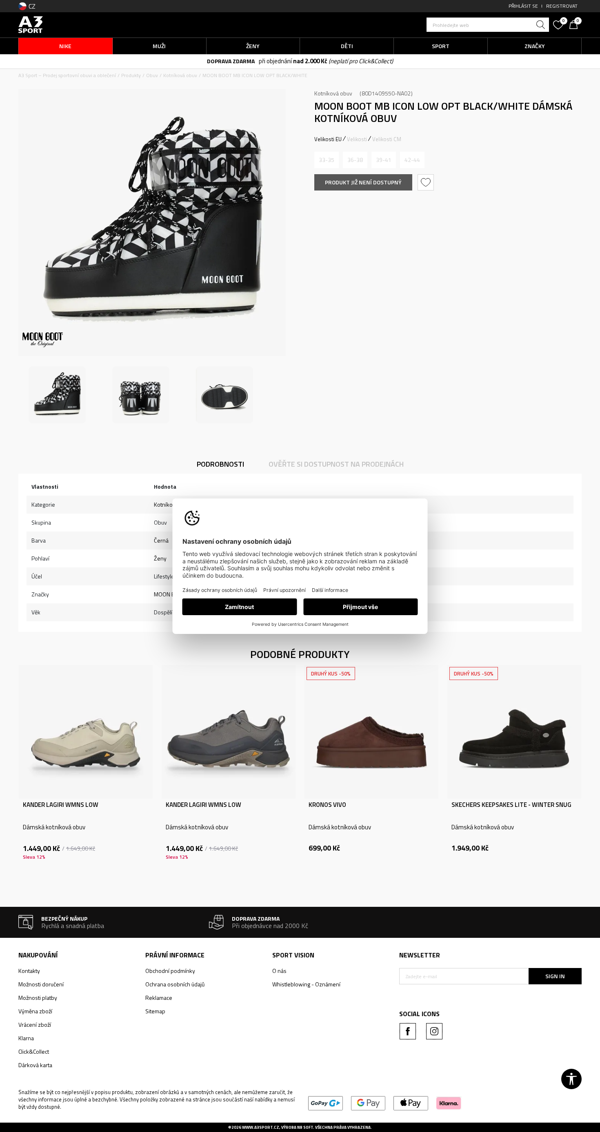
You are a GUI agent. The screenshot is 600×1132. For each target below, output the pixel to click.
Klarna (26, 1038)
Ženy (160, 558)
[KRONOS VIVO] (371, 732)
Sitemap (155, 1011)
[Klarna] (448, 1102)
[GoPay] (325, 1102)
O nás (279, 970)
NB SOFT (305, 1127)
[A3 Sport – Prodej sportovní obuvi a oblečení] (30, 24)
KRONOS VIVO (327, 805)
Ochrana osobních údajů (174, 984)
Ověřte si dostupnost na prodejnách (336, 464)
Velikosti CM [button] (386, 139)
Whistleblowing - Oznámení (306, 984)
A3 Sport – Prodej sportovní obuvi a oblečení (67, 75)
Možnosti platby (37, 997)
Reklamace (158, 997)
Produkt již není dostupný (363, 182)
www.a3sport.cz (260, 1127)
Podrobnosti (220, 464)
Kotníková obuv (180, 75)
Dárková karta (35, 1065)
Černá (161, 540)
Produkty (131, 75)
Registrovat (562, 6)
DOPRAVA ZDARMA (231, 61)
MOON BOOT (170, 594)
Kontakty (29, 970)
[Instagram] (434, 1031)
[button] (488, 25)
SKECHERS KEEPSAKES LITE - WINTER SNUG (511, 805)
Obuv (152, 75)
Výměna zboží (35, 1011)
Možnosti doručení (41, 984)
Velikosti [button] (357, 139)
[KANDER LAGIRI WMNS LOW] (86, 732)
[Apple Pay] (410, 1102)
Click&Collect (33, 1051)
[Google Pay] (368, 1102)
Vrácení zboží (34, 1024)
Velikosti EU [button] (328, 139)
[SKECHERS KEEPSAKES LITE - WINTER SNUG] (514, 732)
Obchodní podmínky (170, 970)
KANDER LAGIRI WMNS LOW (60, 805)
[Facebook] (408, 1031)
